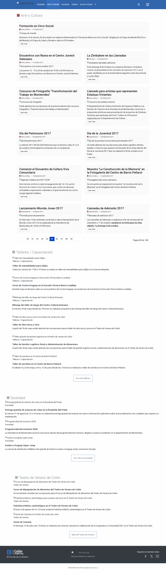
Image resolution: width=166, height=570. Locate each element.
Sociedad (65, 4)
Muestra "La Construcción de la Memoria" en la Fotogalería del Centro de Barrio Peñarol (116, 170)
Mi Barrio (41, 4)
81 (33, 239)
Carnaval (92, 59)
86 (57, 239)
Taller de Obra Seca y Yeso (25, 324)
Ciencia (75, 4)
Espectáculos (93, 137)
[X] (151, 556)
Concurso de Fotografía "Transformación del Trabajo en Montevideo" (48, 92)
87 (62, 239)
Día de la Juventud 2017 (102, 133)
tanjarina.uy (94, 568)
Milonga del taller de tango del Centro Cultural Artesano (40, 305)
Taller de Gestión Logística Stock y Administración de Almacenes (45, 344)
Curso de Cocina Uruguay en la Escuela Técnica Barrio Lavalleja (44, 285)
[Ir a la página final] (80, 239)
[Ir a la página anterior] (23, 239)
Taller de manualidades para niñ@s (30, 265)
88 (67, 239)
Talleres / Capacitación (22, 261)
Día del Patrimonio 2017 (35, 133)
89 (71, 239)
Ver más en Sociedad (83, 458)
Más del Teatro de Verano (83, 534)
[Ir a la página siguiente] (76, 239)
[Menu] (147, 4)
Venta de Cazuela (22, 522)
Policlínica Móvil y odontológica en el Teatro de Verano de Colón (45, 505)
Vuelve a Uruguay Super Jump (20, 445)
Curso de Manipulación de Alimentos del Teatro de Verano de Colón (47, 489)
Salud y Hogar (86, 4)
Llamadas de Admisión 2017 (125, 70)
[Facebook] (135, 4)
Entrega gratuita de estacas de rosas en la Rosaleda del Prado (36, 410)
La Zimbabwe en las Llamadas (106, 55)
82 (37, 239)
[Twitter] (139, 4)
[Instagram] (143, 4)
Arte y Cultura (53, 4)
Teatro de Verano (21, 485)
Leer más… (25, 44)
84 (47, 239)
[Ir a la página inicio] (19, 239)
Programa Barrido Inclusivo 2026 (21, 429)
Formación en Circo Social (36, 26)
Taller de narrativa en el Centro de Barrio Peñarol (36, 364)
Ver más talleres (83, 378)
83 (42, 239)
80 (28, 239)
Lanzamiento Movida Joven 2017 (41, 208)
